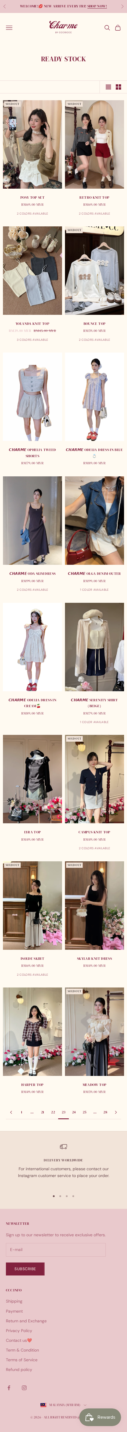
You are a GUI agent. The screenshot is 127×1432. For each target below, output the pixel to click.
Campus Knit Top (94, 832)
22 (53, 1112)
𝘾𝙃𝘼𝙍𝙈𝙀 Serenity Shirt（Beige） (94, 703)
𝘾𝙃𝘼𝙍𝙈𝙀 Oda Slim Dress (32, 573)
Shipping (14, 1301)
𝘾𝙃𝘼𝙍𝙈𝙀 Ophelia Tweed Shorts (32, 452)
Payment (14, 1311)
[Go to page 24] (116, 1112)
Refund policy (19, 1369)
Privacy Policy (19, 1330)
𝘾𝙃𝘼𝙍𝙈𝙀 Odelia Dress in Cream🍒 (32, 703)
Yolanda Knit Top (32, 323)
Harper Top (32, 1084)
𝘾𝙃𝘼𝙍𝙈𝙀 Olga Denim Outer (94, 573)
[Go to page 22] (11, 1112)
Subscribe (25, 1268)
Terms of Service (22, 1359)
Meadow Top (95, 1084)
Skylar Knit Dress (94, 958)
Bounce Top (95, 323)
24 (74, 1112)
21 (42, 1112)
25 (85, 1112)
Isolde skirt (32, 958)
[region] (63, 1164)
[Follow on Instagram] (24, 1388)
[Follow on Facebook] (9, 1388)
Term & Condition (22, 1350)
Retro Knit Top (94, 197)
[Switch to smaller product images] (118, 87)
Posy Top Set (32, 197)
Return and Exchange (26, 1321)
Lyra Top (32, 832)
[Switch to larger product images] (108, 87)
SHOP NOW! (97, 6)
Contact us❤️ (19, 1340)
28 (105, 1112)
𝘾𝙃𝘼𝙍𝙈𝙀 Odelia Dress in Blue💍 (94, 452)
